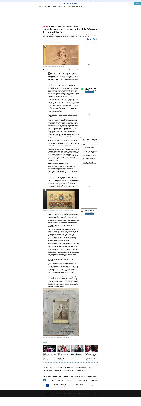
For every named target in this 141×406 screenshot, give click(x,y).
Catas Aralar (47, 372)
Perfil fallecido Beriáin (81, 367)
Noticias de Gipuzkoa (67, 386)
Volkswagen (80, 370)
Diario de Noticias (67, 385)
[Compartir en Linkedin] (94, 39)
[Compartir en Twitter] (91, 39)
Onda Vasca (66, 387)
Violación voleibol (48, 370)
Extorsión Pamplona (69, 370)
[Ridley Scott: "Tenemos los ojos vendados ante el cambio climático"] (77, 348)
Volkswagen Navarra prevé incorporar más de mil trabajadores (63, 26)
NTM (72, 358)
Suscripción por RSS (90, 386)
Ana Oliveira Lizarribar (61, 359)
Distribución (77, 385)
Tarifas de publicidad (79, 387)
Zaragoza (65, 340)
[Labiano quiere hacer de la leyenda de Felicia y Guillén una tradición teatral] (49, 348)
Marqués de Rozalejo (48, 367)
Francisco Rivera (46, 359)
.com (45, 380)
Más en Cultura (48, 344)
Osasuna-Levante (69, 367)
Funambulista (70, 340)
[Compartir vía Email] (97, 39)
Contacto (52, 380)
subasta (49, 340)
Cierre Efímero (59, 367)
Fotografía (60, 340)
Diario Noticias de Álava (56, 386)
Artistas (75, 340)
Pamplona (54, 340)
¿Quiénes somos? (94, 380)
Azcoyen (54, 372)
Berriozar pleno (58, 370)
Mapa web (77, 386)
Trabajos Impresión (90, 385)
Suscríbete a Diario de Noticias (81, 380)
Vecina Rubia (88, 370)
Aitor (90, 367)
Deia (53, 385)
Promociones (60, 380)
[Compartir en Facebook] (88, 39)
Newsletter (69, 380)
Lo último (83, 137)
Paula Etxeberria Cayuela (47, 40)
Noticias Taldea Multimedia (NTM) (58, 387)
